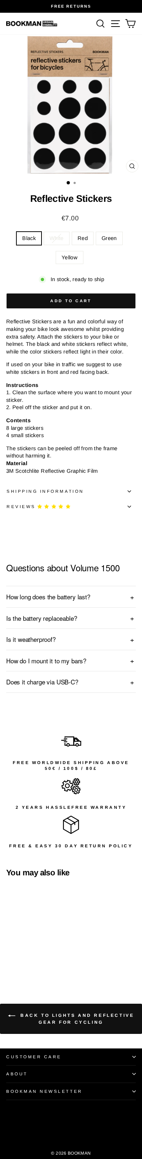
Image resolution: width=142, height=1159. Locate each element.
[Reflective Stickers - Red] (27, 960)
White (57, 238)
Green (109, 238)
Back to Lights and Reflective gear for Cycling (76, 1019)
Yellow (70, 257)
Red (83, 238)
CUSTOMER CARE (34, 1056)
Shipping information (45, 491)
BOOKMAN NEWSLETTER (44, 1091)
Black (29, 238)
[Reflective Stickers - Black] (10, 960)
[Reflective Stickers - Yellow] (44, 960)
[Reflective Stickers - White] (18, 960)
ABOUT (17, 1073)
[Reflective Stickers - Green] (35, 960)
